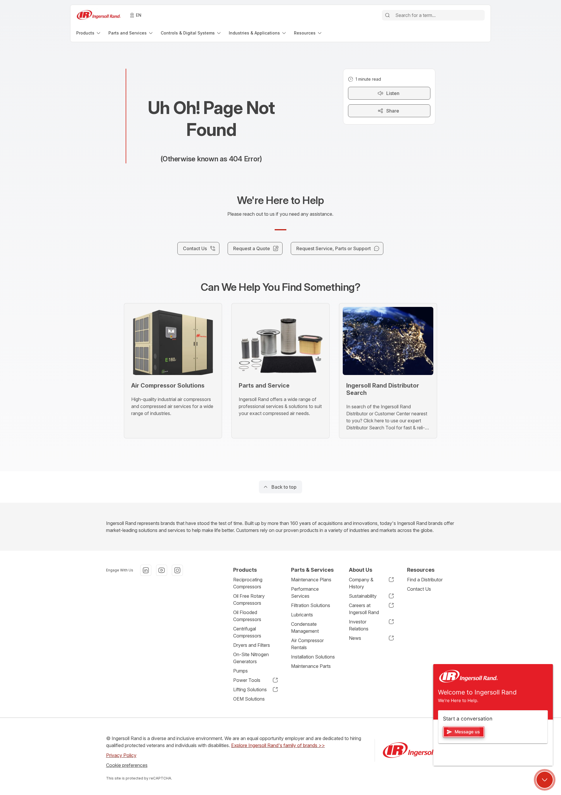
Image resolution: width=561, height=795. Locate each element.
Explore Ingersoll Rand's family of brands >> (278, 745)
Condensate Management (305, 627)
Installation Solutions (313, 657)
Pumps (240, 671)
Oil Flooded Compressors (247, 615)
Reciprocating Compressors (247, 583)
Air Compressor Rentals (307, 643)
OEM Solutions (249, 699)
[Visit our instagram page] (177, 570)
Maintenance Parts (311, 666)
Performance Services (305, 592)
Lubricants (302, 615)
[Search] (387, 15)
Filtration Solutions (310, 605)
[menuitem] (88, 33)
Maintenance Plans (311, 580)
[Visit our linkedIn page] (145, 570)
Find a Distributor (425, 580)
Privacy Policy (121, 755)
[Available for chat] (544, 780)
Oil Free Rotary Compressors (249, 599)
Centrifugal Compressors (247, 632)
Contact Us (419, 589)
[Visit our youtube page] (161, 570)
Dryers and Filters (251, 645)
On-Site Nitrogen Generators (251, 657)
